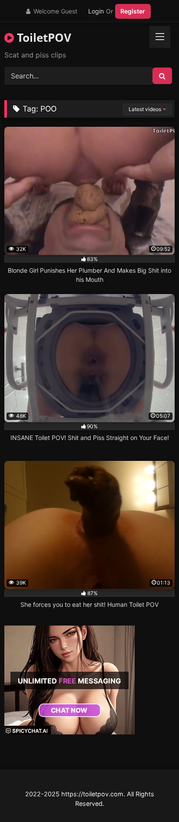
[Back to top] (152, 796)
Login (96, 11)
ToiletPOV (42, 37)
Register (132, 11)
